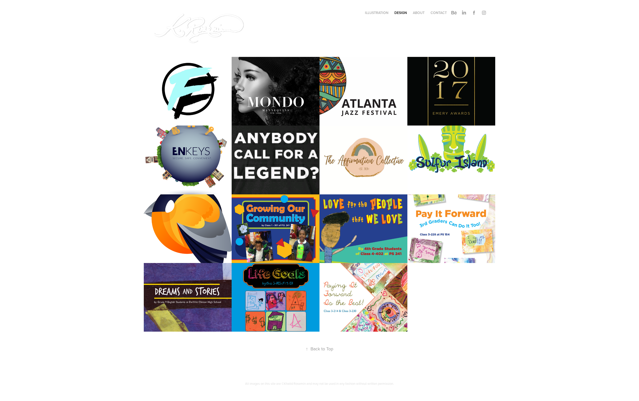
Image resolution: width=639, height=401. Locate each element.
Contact (439, 12)
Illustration (376, 12)
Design (400, 12)
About (419, 12)
